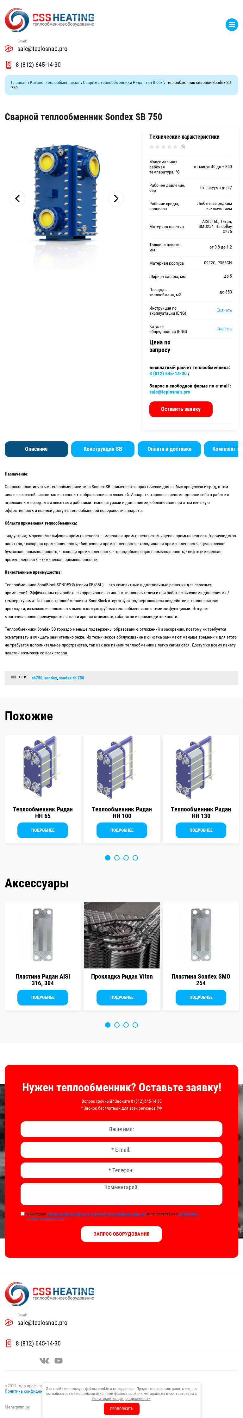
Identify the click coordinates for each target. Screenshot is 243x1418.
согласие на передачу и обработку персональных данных (96, 1214)
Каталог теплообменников (54, 82)
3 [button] (126, 858)
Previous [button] (17, 198)
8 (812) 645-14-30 (38, 64)
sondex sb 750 (71, 677)
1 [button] (108, 858)
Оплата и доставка (169, 448)
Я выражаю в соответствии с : (112, 1216)
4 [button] (135, 858)
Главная (19, 82)
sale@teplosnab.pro (42, 49)
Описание (36, 448)
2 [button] (117, 858)
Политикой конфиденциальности (121, 1398)
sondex (50, 677)
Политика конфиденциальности (34, 1391)
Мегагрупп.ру (17, 1406)
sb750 (37, 677)
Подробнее (42, 830)
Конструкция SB (103, 448)
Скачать (224, 310)
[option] (66, 198)
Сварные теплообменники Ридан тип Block (122, 82)
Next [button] (116, 198)
